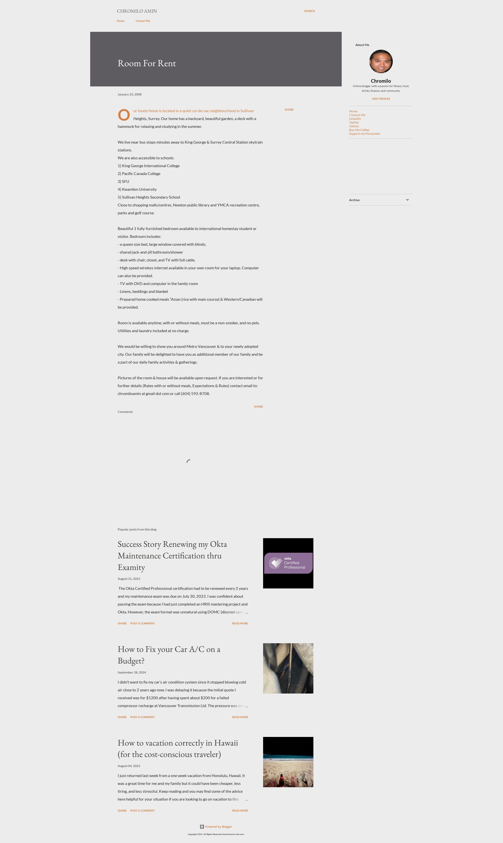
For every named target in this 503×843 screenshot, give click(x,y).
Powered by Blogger (218, 826)
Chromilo (381, 81)
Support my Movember (364, 133)
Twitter (354, 122)
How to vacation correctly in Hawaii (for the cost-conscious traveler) (178, 748)
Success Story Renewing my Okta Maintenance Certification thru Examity (172, 555)
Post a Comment (142, 623)
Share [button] (289, 109)
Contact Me (143, 20)
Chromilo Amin (137, 11)
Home (120, 20)
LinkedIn (355, 118)
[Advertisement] (379, 166)
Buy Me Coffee (359, 130)
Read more (240, 623)
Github (354, 126)
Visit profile (381, 98)
